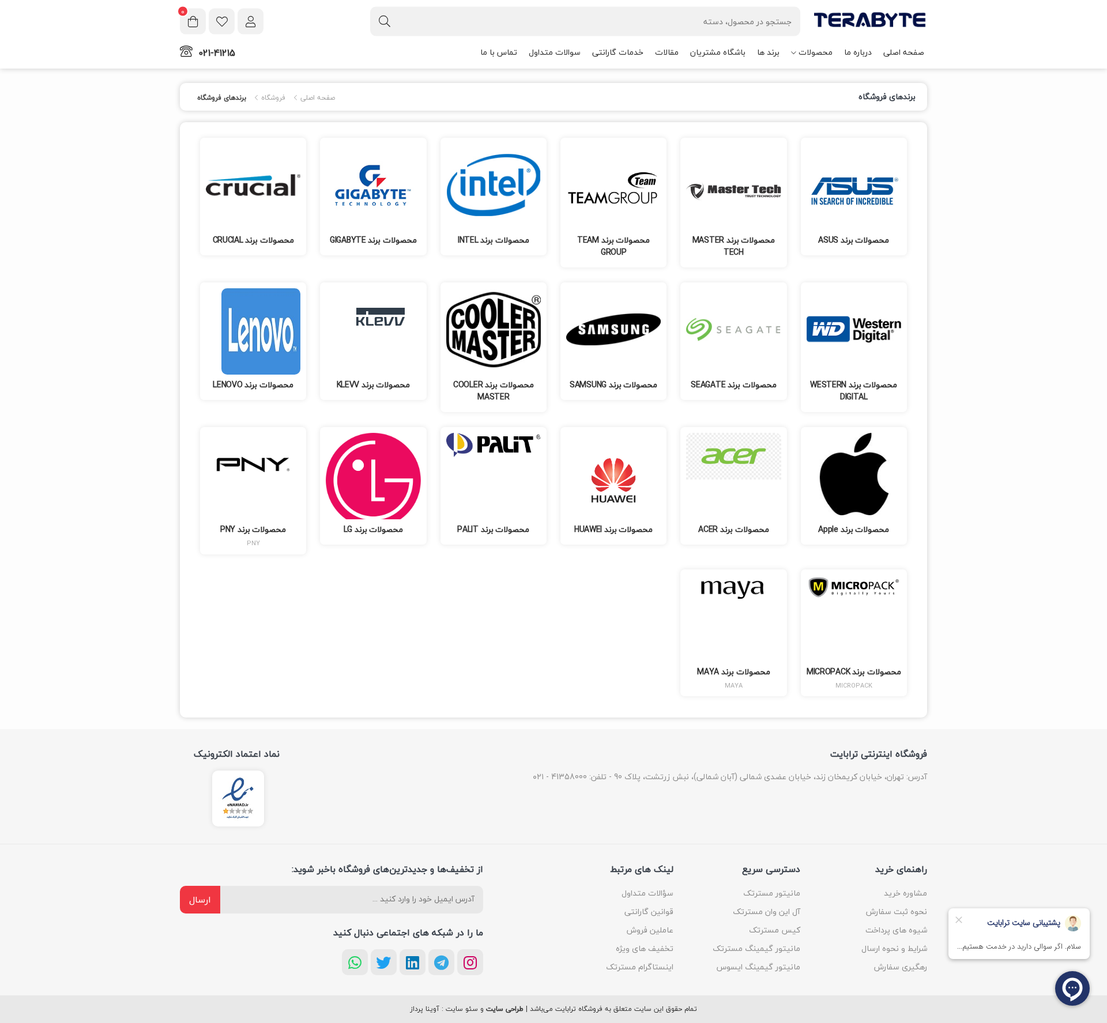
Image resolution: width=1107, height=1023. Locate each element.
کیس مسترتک (774, 930)
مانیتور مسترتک (771, 893)
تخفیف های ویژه (644, 948)
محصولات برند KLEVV (374, 385)
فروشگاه (272, 98)
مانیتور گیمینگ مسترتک (756, 948)
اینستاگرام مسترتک (639, 967)
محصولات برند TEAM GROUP (613, 246)
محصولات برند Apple (853, 529)
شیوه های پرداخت (896, 930)
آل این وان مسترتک (766, 911)
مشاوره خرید (905, 893)
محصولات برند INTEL (493, 240)
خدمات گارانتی (617, 52)
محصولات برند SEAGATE (733, 385)
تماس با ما (498, 52)
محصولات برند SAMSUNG (613, 385)
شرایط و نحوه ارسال (894, 948)
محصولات (816, 52)
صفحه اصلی (903, 52)
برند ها (768, 52)
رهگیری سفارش (900, 967)
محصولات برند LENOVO (253, 385)
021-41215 (216, 53)
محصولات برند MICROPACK (854, 672)
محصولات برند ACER (733, 529)
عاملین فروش (650, 930)
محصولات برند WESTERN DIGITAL (853, 391)
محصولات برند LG (374, 529)
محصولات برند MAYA (733, 672)
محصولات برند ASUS (853, 240)
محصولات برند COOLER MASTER (493, 391)
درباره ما (858, 52)
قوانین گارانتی (648, 911)
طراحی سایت (505, 1009)
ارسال (200, 900)
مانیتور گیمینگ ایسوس (758, 967)
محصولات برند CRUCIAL (253, 240)
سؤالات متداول (647, 893)
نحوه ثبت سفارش (896, 911)
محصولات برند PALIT (493, 529)
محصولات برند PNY (253, 529)
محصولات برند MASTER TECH (733, 246)
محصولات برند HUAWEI (613, 529)
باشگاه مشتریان (717, 52)
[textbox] (585, 21)
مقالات (667, 52)
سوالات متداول (555, 52)
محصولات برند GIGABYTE (373, 240)
